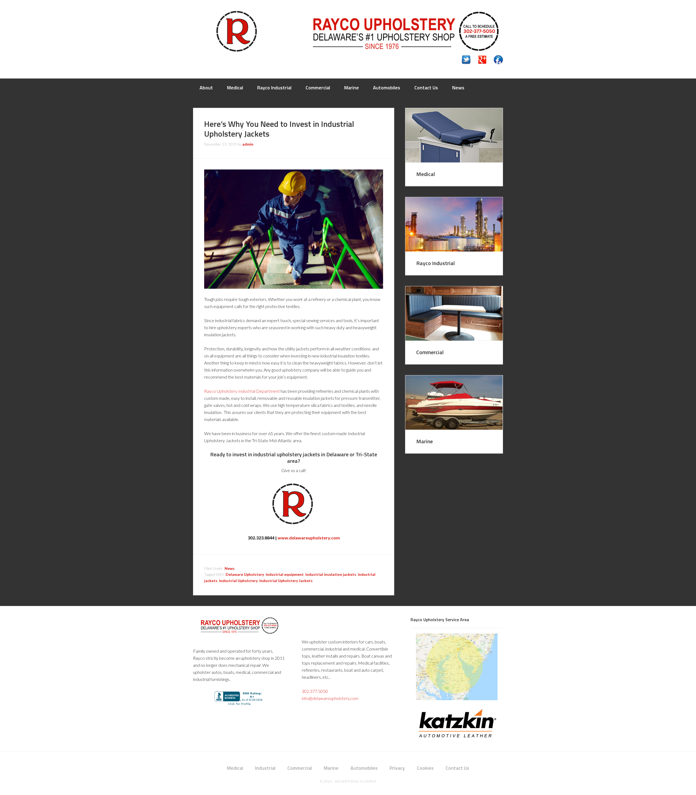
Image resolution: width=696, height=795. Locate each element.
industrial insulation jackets (330, 574)
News (230, 568)
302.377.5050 (315, 691)
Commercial (430, 352)
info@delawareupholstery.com (330, 698)
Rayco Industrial (435, 263)
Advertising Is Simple (355, 781)
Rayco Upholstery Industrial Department (242, 391)
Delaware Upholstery (245, 574)
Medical (425, 174)
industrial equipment (285, 574)
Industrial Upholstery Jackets (286, 580)
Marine (424, 441)
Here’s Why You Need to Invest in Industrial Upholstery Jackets (279, 129)
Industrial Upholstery (238, 580)
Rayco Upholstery (236, 31)
